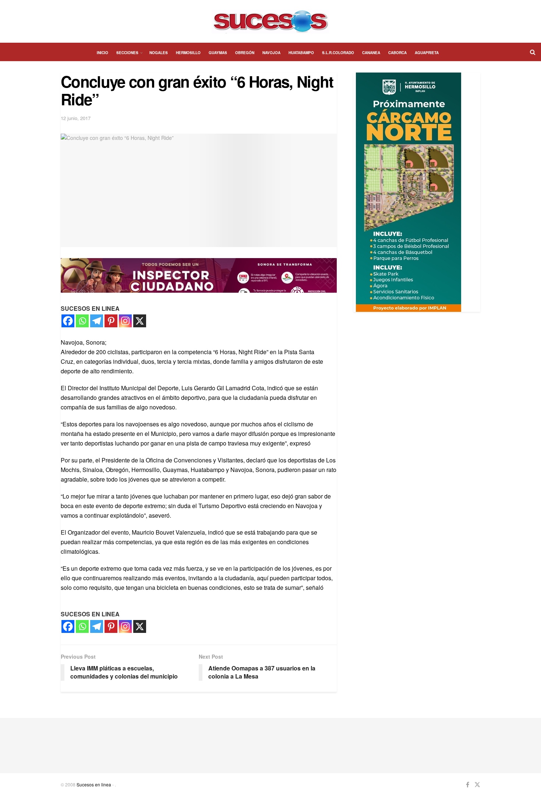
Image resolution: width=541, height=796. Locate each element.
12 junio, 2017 (76, 118)
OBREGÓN (244, 52)
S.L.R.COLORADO (338, 52)
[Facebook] (67, 320)
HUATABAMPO (301, 52)
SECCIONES (127, 52)
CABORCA (397, 52)
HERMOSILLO (188, 52)
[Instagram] (125, 320)
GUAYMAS (218, 52)
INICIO (102, 52)
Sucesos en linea (94, 784)
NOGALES (158, 52)
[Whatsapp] (82, 320)
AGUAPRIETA (427, 52)
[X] (139, 320)
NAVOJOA (271, 52)
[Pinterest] (111, 320)
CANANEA (371, 52)
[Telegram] (96, 320)
